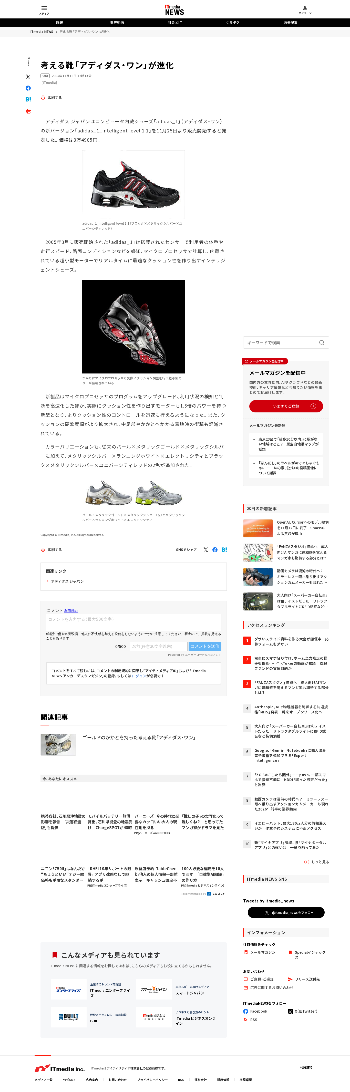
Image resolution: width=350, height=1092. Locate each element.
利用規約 (306, 1067)
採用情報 (223, 1079)
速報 (59, 22)
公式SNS (69, 1079)
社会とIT (175, 22)
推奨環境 (246, 1079)
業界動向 (117, 22)
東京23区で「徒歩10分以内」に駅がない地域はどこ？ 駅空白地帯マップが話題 (289, 444)
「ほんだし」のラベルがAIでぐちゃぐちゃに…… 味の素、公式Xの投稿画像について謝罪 (289, 467)
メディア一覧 (44, 1079)
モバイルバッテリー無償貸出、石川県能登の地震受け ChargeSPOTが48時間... (110, 822)
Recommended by (194, 893)
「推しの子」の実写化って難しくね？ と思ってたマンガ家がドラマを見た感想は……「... (203, 822)
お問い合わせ (117, 1079)
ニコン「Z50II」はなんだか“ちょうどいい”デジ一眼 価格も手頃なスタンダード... (63, 874)
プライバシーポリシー (152, 1079)
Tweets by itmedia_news (268, 901)
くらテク (233, 22)
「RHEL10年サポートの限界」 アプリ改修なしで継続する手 (109, 874)
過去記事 (290, 22)
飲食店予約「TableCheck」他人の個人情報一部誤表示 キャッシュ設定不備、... (156, 874)
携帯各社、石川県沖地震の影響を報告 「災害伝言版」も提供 (63, 821)
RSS (181, 1079)
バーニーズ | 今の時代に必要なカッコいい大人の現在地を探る (157, 821)
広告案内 (92, 1079)
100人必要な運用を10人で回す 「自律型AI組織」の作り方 (203, 874)
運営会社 (200, 1079)
